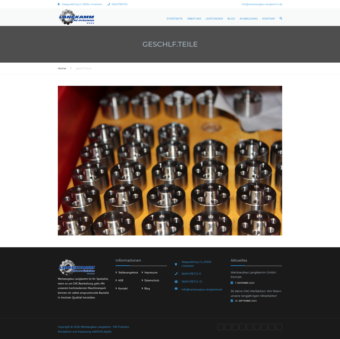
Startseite (175, 18)
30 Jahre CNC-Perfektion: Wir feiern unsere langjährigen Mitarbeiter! (256, 293)
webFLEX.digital (101, 331)
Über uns (194, 18)
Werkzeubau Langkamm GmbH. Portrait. (253, 275)
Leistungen (214, 18)
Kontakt (268, 18)
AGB (120, 280)
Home (62, 68)
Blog (231, 18)
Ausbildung (249, 18)
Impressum (150, 272)
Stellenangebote (128, 272)
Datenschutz (151, 280)
